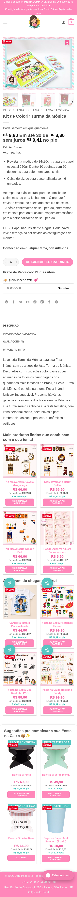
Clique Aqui (57, 9)
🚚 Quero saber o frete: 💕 (20, 279)
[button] (5, 22)
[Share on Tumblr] (49, 302)
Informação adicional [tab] (19, 333)
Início (7, 110)
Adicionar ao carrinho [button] (19, 502)
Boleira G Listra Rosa (21, 838)
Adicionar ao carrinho (47, 262)
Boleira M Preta (21, 774)
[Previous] (9, 63)
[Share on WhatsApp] (6, 302)
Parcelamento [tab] (14, 349)
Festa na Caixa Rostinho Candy (57, 691)
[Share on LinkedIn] (42, 302)
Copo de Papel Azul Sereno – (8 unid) (56, 840)
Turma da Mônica (56, 110)
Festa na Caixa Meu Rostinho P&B (20, 691)
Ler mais (21, 858)
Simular (63, 288)
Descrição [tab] (11, 325)
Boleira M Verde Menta (55, 774)
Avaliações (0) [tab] (13, 341)
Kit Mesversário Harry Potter (57, 483)
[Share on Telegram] (56, 302)
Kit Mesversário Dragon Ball (20, 550)
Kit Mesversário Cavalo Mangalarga (20, 483)
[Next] (67, 63)
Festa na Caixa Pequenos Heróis (57, 624)
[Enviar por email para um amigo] (28, 302)
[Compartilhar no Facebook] (13, 302)
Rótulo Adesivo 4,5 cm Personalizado (57, 550)
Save (8, 41)
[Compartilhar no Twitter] (21, 302)
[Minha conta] (64, 22)
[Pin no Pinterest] (35, 302)
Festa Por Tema (27, 110)
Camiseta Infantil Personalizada (19, 624)
